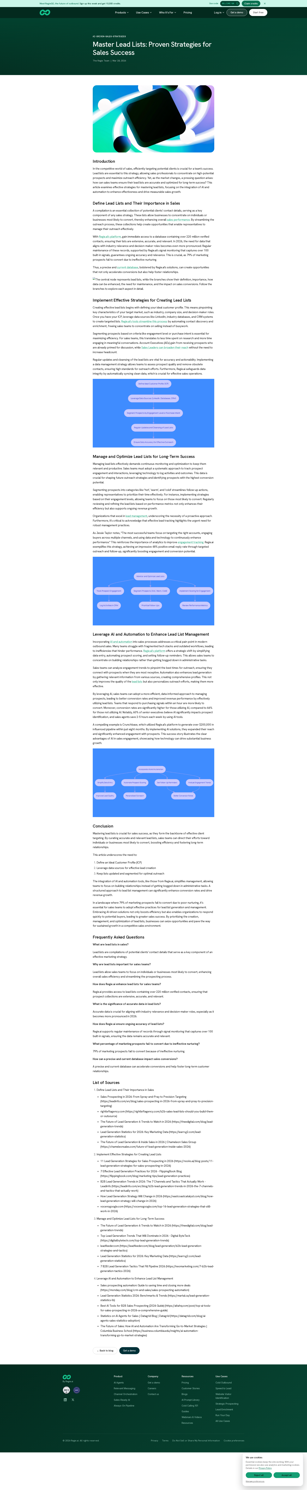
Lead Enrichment (224, 1409)
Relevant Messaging (124, 1388)
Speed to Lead (223, 1388)
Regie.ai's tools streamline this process (144, 321)
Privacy (154, 1440)
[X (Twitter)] (72, 1399)
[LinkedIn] (65, 1399)
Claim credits (251, 3)
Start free (258, 12)
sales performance (178, 219)
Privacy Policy (265, 1468)
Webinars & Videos (192, 1417)
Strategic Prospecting (227, 1403)
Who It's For (166, 12)
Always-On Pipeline (124, 1405)
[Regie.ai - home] (45, 12)
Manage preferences (255, 1481)
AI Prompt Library (191, 1399)
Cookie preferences (234, 1440)
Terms (165, 1440)
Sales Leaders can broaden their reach (164, 347)
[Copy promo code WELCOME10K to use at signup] (237, 3)
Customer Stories (191, 1388)
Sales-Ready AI (122, 1399)
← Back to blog (105, 1350)
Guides (185, 1411)
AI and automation (121, 641)
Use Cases (142, 12)
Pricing (188, 12)
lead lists (137, 681)
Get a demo (237, 12)
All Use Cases (223, 1421)
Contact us (153, 1394)
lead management (136, 516)
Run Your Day (223, 1415)
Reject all (259, 1475)
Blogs (185, 1394)
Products (120, 12)
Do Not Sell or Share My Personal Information (196, 1440)
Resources (187, 1423)
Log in (217, 12)
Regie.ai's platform (110, 236)
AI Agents (119, 1382)
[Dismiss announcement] (264, 3)
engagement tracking (191, 542)
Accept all (287, 1475)
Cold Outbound (224, 1382)
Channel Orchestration (125, 1394)
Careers (152, 1388)
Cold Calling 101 (190, 1405)
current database (127, 267)
